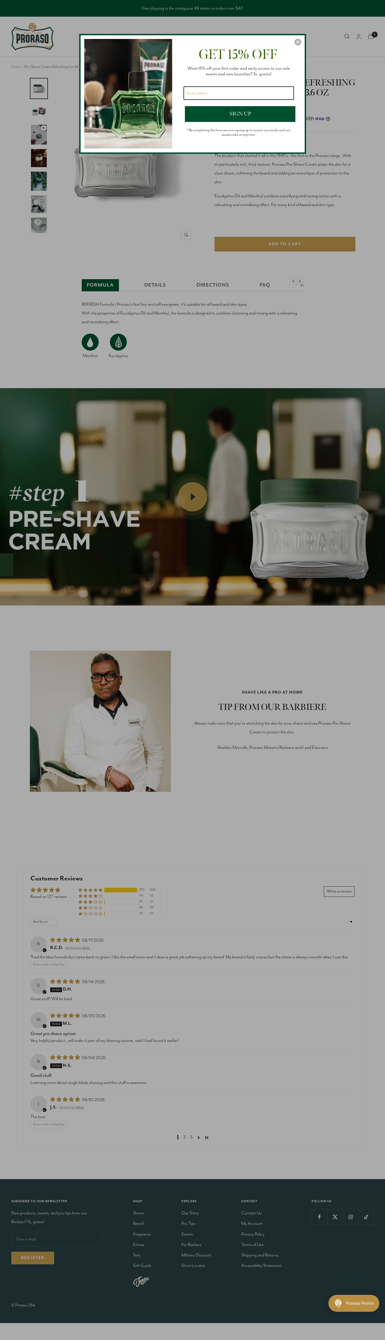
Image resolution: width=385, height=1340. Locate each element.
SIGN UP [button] (240, 113)
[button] (298, 42)
